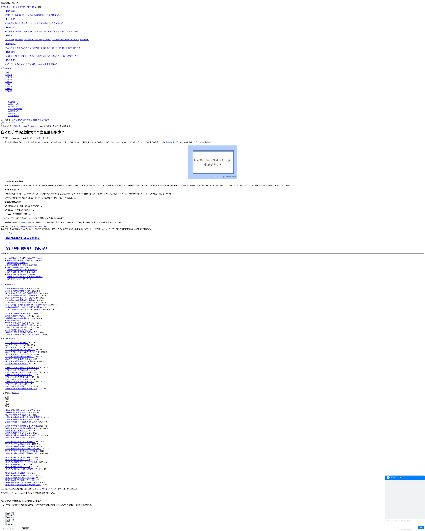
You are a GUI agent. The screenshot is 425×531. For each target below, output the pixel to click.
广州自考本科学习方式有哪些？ (17, 420)
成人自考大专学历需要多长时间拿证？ (20, 350)
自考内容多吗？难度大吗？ (17, 267)
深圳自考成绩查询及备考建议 (16, 433)
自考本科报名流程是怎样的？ (16, 379)
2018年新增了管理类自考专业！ (17, 327)
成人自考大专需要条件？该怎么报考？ (20, 361)
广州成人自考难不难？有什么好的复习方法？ (23, 334)
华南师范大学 (13, 111)
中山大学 (11, 102)
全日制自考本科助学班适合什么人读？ (20, 318)
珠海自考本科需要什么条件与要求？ (19, 475)
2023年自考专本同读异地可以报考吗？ (20, 300)
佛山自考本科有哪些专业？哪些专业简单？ (22, 462)
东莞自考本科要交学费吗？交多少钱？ (20, 446)
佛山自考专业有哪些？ (14, 464)
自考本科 (8, 89)
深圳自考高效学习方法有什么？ (17, 316)
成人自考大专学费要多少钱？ (16, 359)
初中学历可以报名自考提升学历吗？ (21, 274)
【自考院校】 (10, 11)
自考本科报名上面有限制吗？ (16, 370)
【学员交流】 (10, 60)
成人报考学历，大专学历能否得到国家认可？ (23, 352)
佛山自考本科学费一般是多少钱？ (18, 457)
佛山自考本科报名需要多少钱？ (17, 460)
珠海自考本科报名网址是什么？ (17, 480)
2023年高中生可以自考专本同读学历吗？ (21, 302)
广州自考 (37, 138)
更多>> (16, 393)
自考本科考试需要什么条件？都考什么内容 (22, 307)
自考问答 (8, 91)
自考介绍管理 (24, 126)
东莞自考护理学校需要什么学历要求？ (20, 451)
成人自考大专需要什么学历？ (16, 364)
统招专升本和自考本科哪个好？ (17, 413)
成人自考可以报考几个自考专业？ (18, 314)
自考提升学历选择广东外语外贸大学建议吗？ (24, 277)
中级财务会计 (10, 321)
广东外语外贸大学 (15, 109)
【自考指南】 (10, 44)
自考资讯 (8, 77)
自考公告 (8, 75)
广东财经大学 (13, 116)
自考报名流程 (6, 7)
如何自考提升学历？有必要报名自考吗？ (23, 265)
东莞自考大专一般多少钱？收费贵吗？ (20, 442)
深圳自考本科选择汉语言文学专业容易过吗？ (23, 435)
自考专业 (8, 84)
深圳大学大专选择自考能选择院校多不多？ (22, 428)
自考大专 (8, 86)
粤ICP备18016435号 (49, 489)
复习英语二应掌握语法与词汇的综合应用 (21, 332)
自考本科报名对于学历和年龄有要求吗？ (21, 389)
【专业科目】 (10, 36)
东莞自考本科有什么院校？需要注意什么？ (22, 453)
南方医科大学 (13, 106)
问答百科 (15, 7)
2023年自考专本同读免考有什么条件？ (20, 298)
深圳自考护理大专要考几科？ (16, 431)
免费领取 (25, 529)
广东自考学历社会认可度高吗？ (17, 289)
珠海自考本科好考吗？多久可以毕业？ (20, 478)
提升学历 (43, 226)
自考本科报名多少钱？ (14, 384)
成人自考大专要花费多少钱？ (16, 343)
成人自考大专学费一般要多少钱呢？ (19, 357)
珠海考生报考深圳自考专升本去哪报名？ (21, 482)
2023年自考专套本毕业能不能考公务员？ (21, 296)
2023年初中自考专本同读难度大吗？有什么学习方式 (25, 309)
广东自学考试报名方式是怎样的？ (18, 291)
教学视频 (23, 7)
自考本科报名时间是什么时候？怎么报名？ (22, 368)
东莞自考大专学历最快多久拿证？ (18, 444)
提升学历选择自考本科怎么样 (16, 415)
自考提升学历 (24, 226)
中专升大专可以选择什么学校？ (17, 323)
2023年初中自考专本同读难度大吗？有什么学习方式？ (26, 305)
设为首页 (38, 7)
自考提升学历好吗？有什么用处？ (20, 279)
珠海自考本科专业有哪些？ (16, 473)
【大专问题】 (10, 19)
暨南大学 (11, 113)
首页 (7, 72)
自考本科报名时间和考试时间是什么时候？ (22, 372)
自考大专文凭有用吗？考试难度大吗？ (22, 270)
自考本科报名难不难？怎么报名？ (18, 375)
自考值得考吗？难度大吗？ (17, 263)
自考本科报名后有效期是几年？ (17, 377)
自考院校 (8, 79)
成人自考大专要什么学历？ (16, 345)
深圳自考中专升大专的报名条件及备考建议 (22, 426)
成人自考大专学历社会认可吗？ (17, 354)
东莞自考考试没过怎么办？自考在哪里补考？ (23, 449)
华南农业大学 (13, 104)
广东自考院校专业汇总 (14, 330)
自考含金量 (14, 226)
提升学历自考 (34, 226)
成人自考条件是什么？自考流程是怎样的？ (22, 293)
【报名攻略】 (10, 52)
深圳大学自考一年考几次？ (16, 438)
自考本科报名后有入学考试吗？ (17, 386)
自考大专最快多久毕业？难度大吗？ (21, 272)
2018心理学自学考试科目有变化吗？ (19, 325)
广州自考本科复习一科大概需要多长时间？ (22, 422)
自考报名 (8, 82)
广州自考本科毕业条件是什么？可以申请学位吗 (23, 417)
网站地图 (30, 7)
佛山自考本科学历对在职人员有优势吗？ (21, 469)
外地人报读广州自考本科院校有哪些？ (20, 410)
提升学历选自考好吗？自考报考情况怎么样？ (24, 260)
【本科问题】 (10, 27)
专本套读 (45, 120)
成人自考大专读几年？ (14, 347)
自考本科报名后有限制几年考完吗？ (19, 382)
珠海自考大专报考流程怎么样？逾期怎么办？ (23, 485)
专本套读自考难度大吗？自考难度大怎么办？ (24, 258)
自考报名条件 (17, 120)
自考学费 (26, 120)
